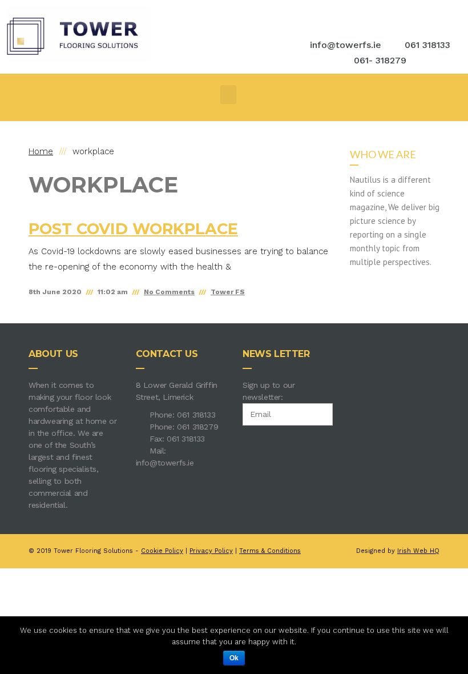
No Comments (169, 292)
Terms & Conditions (270, 551)
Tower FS (228, 292)
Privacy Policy (211, 551)
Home (41, 151)
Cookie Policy (162, 551)
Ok (234, 658)
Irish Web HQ (418, 551)
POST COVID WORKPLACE (133, 228)
